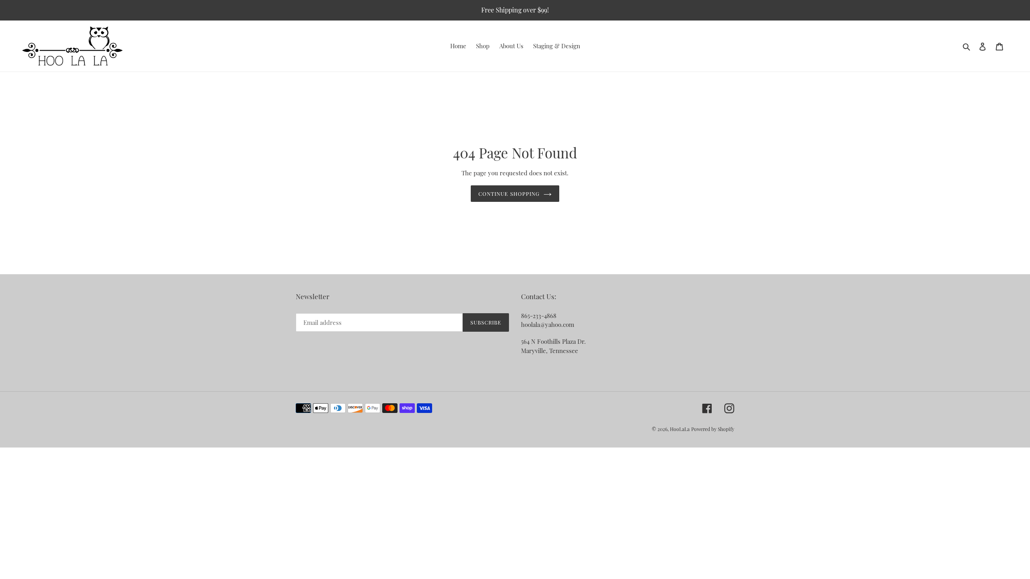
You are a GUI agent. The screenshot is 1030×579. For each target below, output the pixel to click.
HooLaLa (680, 429)
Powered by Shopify (712, 429)
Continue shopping (509, 193)
